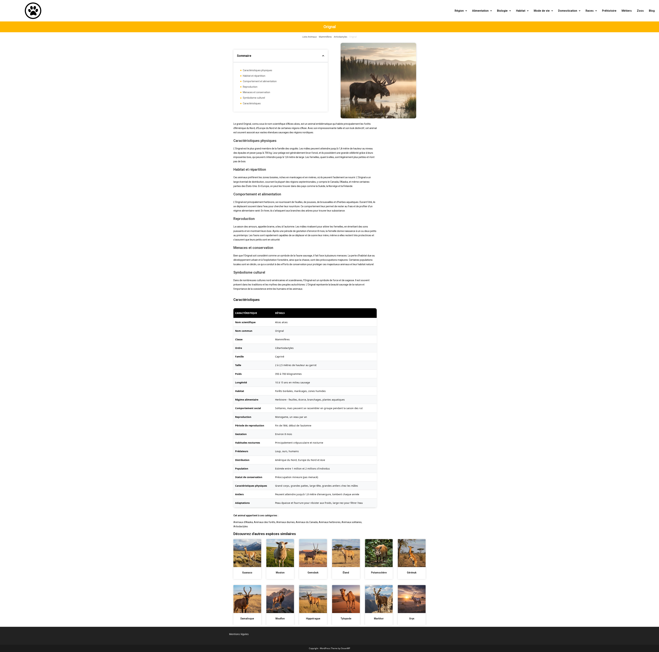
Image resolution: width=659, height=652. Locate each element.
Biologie (502, 10)
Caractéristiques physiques (257, 70)
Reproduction (250, 86)
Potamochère (379, 572)
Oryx (411, 618)
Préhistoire (609, 10)
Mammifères (325, 36)
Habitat (520, 10)
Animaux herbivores (329, 522)
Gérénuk (412, 572)
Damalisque (247, 618)
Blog (652, 10)
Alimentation (480, 10)
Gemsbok (313, 572)
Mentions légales (239, 634)
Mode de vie (542, 10)
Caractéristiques (252, 103)
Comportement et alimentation (260, 81)
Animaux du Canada (307, 522)
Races (590, 10)
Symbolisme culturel (254, 97)
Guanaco (247, 572)
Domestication (567, 10)
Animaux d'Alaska (243, 522)
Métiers (627, 10)
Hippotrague (313, 618)
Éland (346, 572)
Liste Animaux (309, 36)
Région (459, 10)
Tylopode (345, 618)
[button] (461, 11)
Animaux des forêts (264, 522)
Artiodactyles (340, 36)
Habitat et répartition (254, 75)
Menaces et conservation (256, 92)
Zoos (640, 10)
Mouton (280, 572)
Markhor (379, 618)
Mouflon (280, 618)
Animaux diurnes (285, 522)
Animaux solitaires (352, 522)
